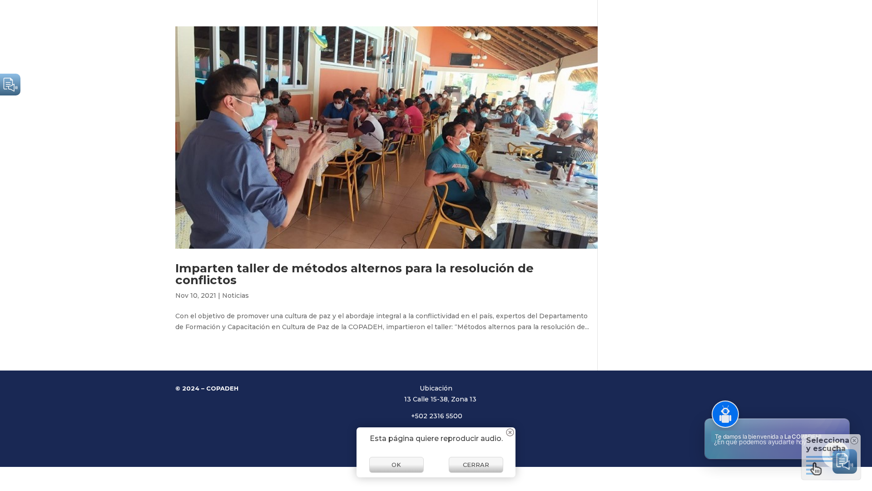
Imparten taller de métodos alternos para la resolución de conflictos (354, 274)
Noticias (235, 295)
